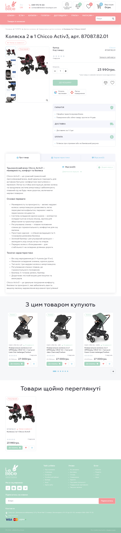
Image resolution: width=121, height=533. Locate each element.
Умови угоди (110, 530)
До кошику (65, 83)
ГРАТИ (74, 16)
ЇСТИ (21, 16)
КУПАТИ (32, 16)
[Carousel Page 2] (58, 371)
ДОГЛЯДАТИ (60, 16)
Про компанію (50, 469)
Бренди (47, 480)
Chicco (112, 48)
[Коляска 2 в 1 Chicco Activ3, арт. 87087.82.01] (33, 63)
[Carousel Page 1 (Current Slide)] (54, 371)
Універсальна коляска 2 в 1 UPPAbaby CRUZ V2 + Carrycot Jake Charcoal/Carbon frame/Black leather (60, 350)
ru (21, 5)
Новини (98, 469)
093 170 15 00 (38, 5)
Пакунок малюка (76, 487)
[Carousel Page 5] (65, 371)
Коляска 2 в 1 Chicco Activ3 (18, 432)
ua (21, 8)
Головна (9, 29)
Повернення (74, 477)
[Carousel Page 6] (67, 371)
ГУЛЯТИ (45, 16)
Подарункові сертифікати (79, 485)
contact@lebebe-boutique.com (44, 8)
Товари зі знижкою (16, 22)
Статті (97, 475)
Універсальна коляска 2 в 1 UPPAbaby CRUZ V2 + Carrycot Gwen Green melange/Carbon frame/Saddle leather (97, 350)
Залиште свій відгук (107, 57)
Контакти (48, 475)
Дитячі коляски (30, 29)
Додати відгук (107, 167)
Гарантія (73, 480)
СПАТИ (10, 16)
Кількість (56, 67)
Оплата (72, 475)
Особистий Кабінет (67, 8)
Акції (46, 482)
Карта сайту (49, 485)
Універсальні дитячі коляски (50, 29)
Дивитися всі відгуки (70, 172)
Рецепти (98, 472)
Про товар (24, 158)
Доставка (73, 472)
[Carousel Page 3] (60, 371)
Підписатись (107, 501)
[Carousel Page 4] (62, 371)
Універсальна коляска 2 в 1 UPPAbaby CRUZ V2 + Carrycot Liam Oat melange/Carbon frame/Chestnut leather (22, 350)
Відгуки (99, 158)
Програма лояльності (77, 482)
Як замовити (74, 469)
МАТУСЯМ (87, 16)
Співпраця (48, 472)
